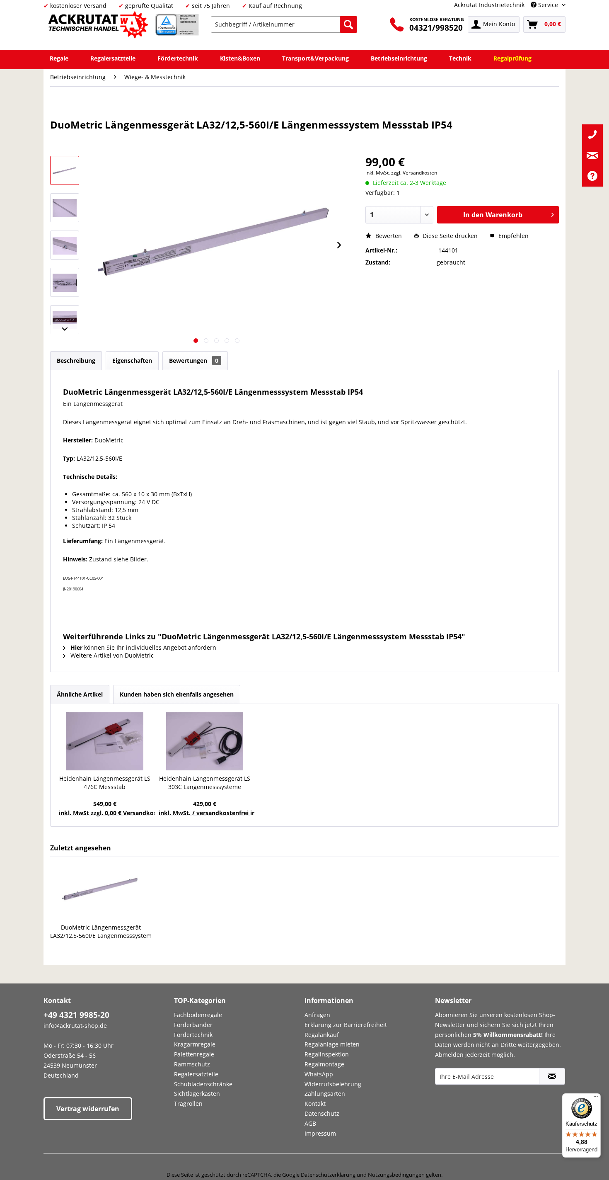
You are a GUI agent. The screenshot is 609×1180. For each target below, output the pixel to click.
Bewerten (389, 236)
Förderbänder (193, 1025)
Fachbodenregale (198, 1015)
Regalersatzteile (196, 1074)
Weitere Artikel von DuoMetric (111, 655)
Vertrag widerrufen (87, 1108)
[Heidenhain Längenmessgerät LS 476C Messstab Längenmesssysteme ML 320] (104, 741)
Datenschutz (321, 1113)
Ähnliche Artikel (80, 694)
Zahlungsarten (324, 1093)
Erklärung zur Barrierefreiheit (345, 1025)
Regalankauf (321, 1035)
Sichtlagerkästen (197, 1093)
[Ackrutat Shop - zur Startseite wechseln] (99, 26)
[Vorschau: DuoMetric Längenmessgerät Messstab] (64, 207)
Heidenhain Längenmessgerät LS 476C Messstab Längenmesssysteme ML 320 (104, 783)
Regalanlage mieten (332, 1044)
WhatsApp (318, 1074)
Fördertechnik (193, 1035)
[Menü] (596, 1098)
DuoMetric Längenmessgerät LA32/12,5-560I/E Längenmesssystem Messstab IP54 (101, 931)
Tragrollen (188, 1103)
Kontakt (315, 1103)
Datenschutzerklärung (328, 1174)
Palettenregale (194, 1054)
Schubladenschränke (203, 1084)
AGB (310, 1123)
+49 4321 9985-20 (76, 1015)
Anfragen (317, 1015)
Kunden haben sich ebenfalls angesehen (177, 694)
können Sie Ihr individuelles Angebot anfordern (143, 647)
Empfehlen (513, 236)
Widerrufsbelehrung (332, 1084)
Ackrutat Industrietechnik (489, 5)
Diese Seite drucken (450, 236)
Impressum (320, 1133)
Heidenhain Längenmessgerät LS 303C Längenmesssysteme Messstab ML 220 (204, 783)
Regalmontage (324, 1064)
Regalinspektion (326, 1054)
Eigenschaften (132, 360)
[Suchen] (348, 24)
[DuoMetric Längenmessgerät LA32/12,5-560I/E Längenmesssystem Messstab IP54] (101, 890)
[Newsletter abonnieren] (552, 1076)
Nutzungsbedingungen (396, 1174)
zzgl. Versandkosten (414, 172)
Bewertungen (193, 360)
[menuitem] (284, 24)
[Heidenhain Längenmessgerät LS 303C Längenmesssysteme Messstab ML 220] (204, 741)
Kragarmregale (194, 1044)
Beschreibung (76, 360)
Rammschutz (192, 1064)
